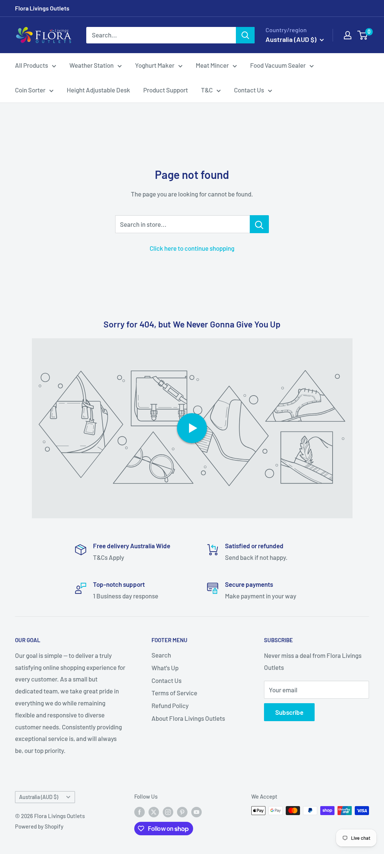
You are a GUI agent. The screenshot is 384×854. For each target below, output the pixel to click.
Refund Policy (170, 705)
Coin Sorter (30, 90)
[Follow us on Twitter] (153, 811)
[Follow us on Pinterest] (182, 811)
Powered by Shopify (39, 826)
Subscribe (289, 712)
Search (161, 655)
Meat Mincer (212, 65)
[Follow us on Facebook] (139, 811)
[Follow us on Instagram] (168, 811)
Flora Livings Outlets (42, 8)
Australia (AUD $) (38, 797)
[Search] (245, 35)
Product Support (165, 90)
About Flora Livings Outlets (188, 718)
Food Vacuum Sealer (278, 65)
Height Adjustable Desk (98, 90)
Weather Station (91, 65)
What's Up (165, 667)
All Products (31, 65)
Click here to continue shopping (192, 248)
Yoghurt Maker (154, 65)
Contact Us (249, 90)
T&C (207, 90)
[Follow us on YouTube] (196, 811)
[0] (363, 35)
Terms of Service (174, 692)
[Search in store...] (259, 224)
